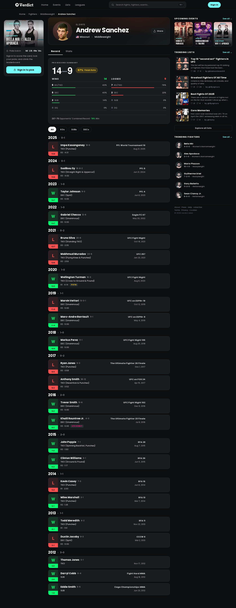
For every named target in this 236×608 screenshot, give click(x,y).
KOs (62, 129)
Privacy (184, 210)
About (177, 207)
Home (44, 4)
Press (184, 207)
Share (160, 31)
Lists (67, 4)
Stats (69, 51)
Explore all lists (203, 128)
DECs (86, 129)
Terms (177, 210)
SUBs (74, 129)
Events (57, 4)
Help (190, 207)
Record (55, 51)
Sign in (214, 4)
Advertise (197, 207)
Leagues (80, 4)
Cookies (193, 210)
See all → (227, 18)
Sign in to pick (25, 69)
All (52, 129)
